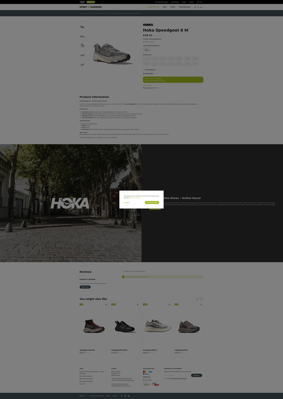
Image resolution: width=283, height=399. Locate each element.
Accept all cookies (152, 202)
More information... (136, 198)
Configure (126, 202)
